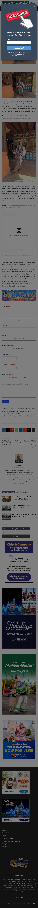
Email (8, 39)
